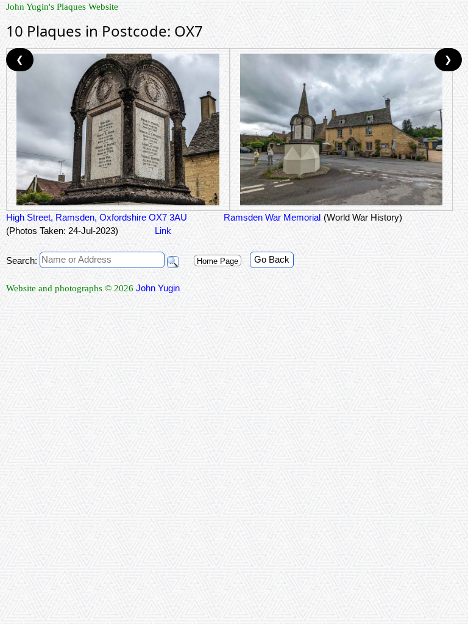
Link (163, 230)
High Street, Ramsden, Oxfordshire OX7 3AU (96, 217)
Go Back (271, 259)
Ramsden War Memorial (272, 217)
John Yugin (158, 288)
